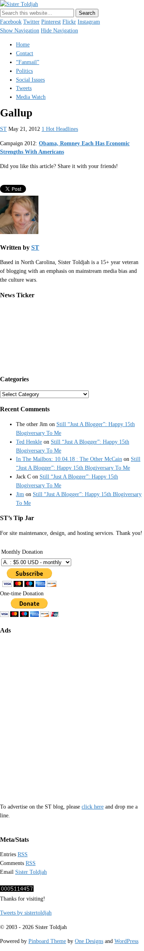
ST (3, 129)
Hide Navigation (59, 31)
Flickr (69, 22)
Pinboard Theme (47, 941)
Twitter (31, 22)
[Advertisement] (72, 713)
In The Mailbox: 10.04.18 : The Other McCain (69, 459)
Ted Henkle (29, 442)
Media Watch (31, 97)
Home (23, 45)
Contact (24, 53)
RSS (23, 854)
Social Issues (30, 80)
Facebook (11, 22)
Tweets (24, 88)
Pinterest (51, 22)
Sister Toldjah (31, 872)
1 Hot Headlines (60, 129)
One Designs (89, 941)
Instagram (89, 22)
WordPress (126, 941)
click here (93, 807)
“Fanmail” (27, 62)
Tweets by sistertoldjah (26, 913)
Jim (20, 494)
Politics (24, 71)
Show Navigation (19, 31)
